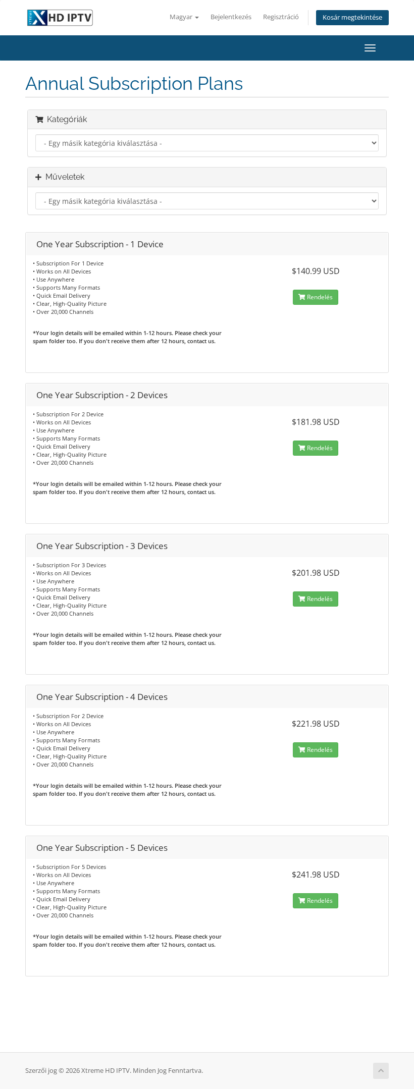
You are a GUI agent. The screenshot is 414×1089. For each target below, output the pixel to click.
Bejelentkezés (231, 17)
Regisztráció (281, 17)
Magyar (182, 17)
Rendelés (319, 297)
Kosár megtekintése (352, 17)
